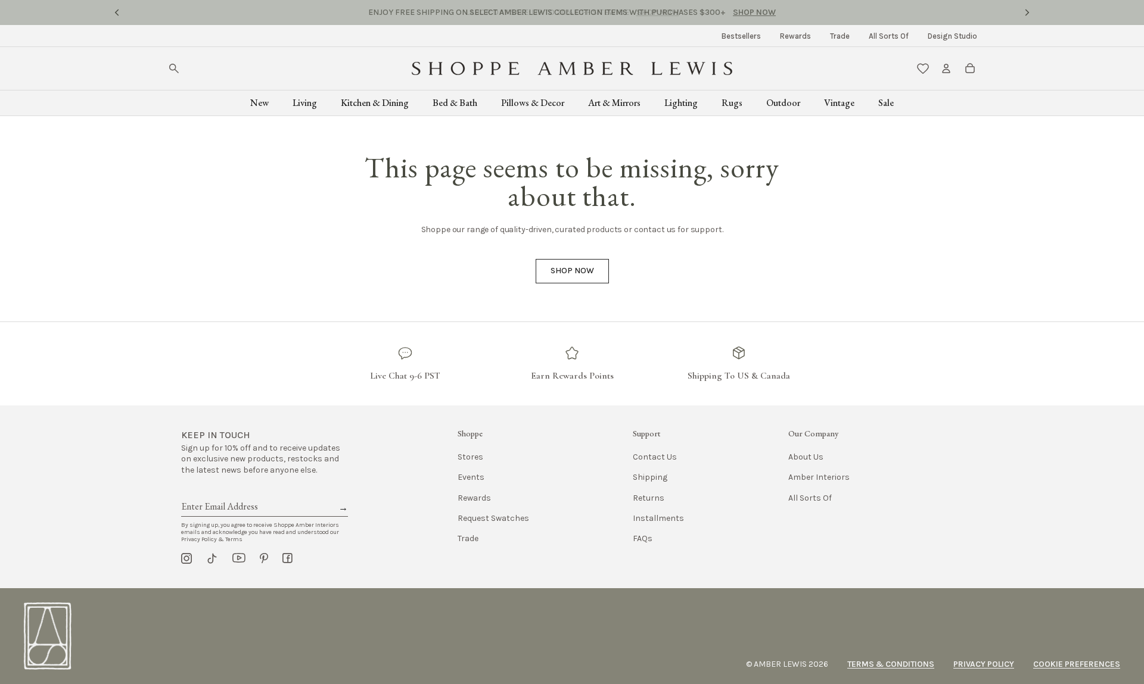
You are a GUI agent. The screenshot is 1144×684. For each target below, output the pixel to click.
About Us (805, 457)
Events (471, 477)
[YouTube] (238, 558)
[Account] (946, 68)
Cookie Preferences (1076, 664)
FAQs (642, 538)
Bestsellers (741, 36)
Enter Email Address (218, 493)
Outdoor (783, 102)
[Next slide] (1027, 12)
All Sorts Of (889, 36)
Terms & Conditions (890, 664)
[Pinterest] (264, 558)
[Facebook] (287, 558)
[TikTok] (212, 558)
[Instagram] (186, 558)
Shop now (572, 271)
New (259, 102)
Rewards (795, 36)
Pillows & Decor (532, 102)
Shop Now (657, 12)
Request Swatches (493, 518)
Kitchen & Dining (375, 102)
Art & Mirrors (614, 102)
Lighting (681, 102)
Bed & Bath (455, 102)
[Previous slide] (117, 12)
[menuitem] (741, 36)
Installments (658, 518)
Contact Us (655, 457)
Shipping (650, 477)
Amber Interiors (819, 477)
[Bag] (970, 68)
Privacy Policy (983, 664)
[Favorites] (923, 68)
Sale (886, 102)
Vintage (839, 102)
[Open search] (174, 68)
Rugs (732, 102)
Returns (648, 498)
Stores (470, 457)
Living (305, 102)
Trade (840, 36)
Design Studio (952, 36)
